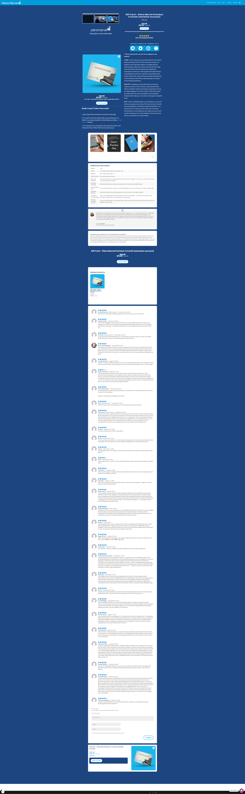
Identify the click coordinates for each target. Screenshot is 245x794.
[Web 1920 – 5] (148, 151)
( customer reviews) (144, 38)
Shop (219, 2)
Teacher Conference (211, 2)
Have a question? (234, 790)
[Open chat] (241, 790)
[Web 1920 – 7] (114, 151)
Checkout (235, 2)
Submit (148, 737)
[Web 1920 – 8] (97, 151)
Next (153, 157)
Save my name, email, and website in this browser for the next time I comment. (108, 733)
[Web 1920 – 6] (131, 151)
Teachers (229, 2)
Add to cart (144, 28)
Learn (223, 2)
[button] (119, 56)
